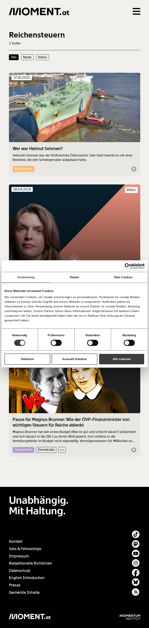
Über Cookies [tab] (123, 277)
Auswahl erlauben (74, 359)
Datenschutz (19, 570)
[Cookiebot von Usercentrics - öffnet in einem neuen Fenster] (128, 266)
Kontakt (15, 541)
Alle (14, 57)
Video (42, 57)
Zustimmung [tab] (26, 277)
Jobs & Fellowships (25, 548)
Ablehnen (27, 359)
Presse (14, 585)
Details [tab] (74, 277)
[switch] (56, 343)
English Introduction (27, 577)
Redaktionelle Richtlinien (30, 563)
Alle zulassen (122, 359)
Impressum (19, 556)
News (27, 57)
